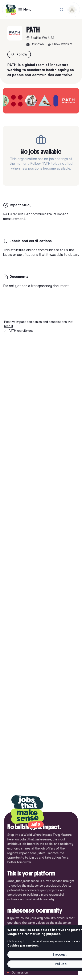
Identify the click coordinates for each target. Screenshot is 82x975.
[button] (19, 54)
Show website (62, 44)
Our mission (20, 972)
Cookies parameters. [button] (23, 945)
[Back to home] (27, 812)
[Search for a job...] (61, 9)
